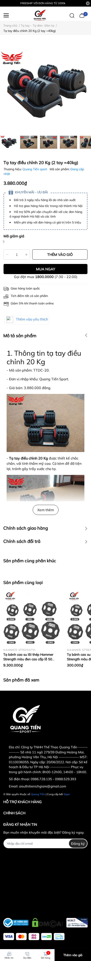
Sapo (67, 794)
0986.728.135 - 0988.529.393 (53, 779)
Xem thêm (45, 510)
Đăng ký (78, 843)
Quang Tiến (38, 794)
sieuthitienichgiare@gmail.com (42, 786)
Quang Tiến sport (35, 169)
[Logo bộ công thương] (45, 921)
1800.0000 (44, 277)
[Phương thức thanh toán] (33, 936)
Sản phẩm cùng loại (23, 582)
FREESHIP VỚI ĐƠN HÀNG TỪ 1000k (42, 3)
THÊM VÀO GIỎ (60, 254)
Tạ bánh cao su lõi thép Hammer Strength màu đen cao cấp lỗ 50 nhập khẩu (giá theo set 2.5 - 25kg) (30, 659)
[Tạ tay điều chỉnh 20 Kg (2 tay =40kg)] (45, 87)
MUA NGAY (45, 269)
